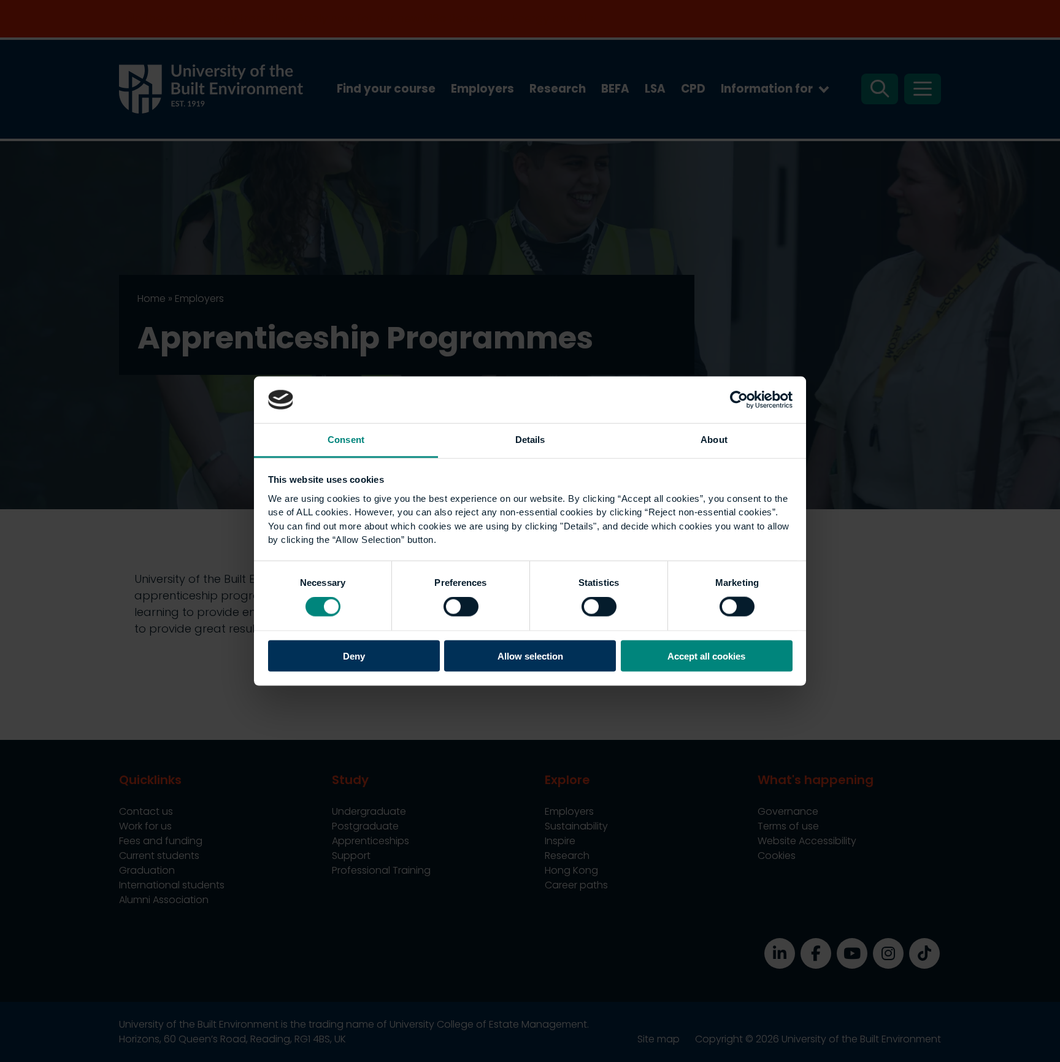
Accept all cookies (706, 655)
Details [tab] (530, 439)
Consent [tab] (346, 439)
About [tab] (714, 439)
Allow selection (530, 655)
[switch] (461, 607)
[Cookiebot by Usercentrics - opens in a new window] (739, 399)
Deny (354, 655)
